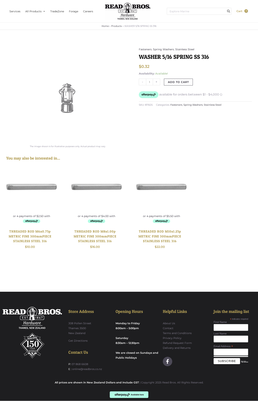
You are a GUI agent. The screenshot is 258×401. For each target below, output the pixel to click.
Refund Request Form (177, 343)
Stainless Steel (184, 49)
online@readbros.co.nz (87, 369)
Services (14, 11)
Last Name (220, 333)
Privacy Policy (172, 338)
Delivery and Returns (177, 348)
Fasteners (145, 49)
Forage (73, 11)
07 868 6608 (79, 364)
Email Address (223, 346)
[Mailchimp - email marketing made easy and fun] (244, 364)
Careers (88, 11)
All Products (33, 11)
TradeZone (57, 11)
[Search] (228, 11)
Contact (168, 328)
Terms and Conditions (177, 333)
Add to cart (178, 82)
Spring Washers (163, 49)
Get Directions (78, 340)
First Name (220, 321)
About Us (169, 323)
